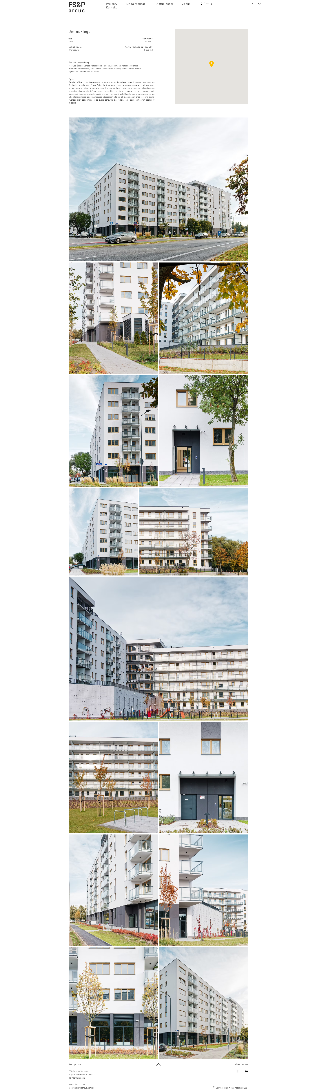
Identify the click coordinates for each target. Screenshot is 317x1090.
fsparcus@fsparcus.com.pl (81, 1088)
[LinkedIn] (246, 1071)
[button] (111, 4)
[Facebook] (238, 1071)
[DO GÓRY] (158, 1064)
